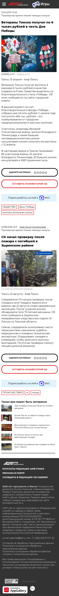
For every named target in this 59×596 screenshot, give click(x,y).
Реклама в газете (13, 473)
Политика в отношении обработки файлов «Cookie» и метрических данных (26, 553)
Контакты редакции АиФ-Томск (23, 468)
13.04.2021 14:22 (9, 12)
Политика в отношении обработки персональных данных (21, 547)
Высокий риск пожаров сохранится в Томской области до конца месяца (32, 426)
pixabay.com (23, 74)
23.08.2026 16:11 (9, 227)
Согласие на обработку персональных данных (28, 543)
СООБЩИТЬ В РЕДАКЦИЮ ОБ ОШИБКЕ (25, 477)
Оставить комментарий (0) (29, 183)
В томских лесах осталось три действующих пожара (28, 436)
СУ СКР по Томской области (17, 288)
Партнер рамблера (28, 581)
